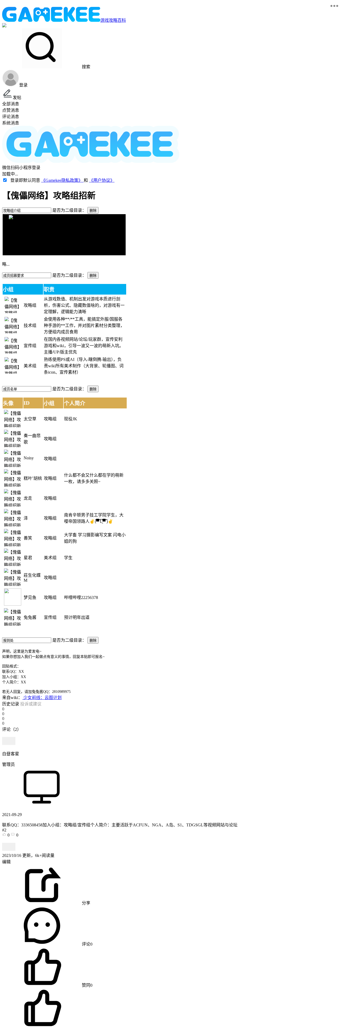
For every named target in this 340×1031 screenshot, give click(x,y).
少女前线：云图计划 (42, 697)
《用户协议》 (101, 180)
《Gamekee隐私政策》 (62, 180)
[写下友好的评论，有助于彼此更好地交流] (123, 734)
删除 (93, 211)
